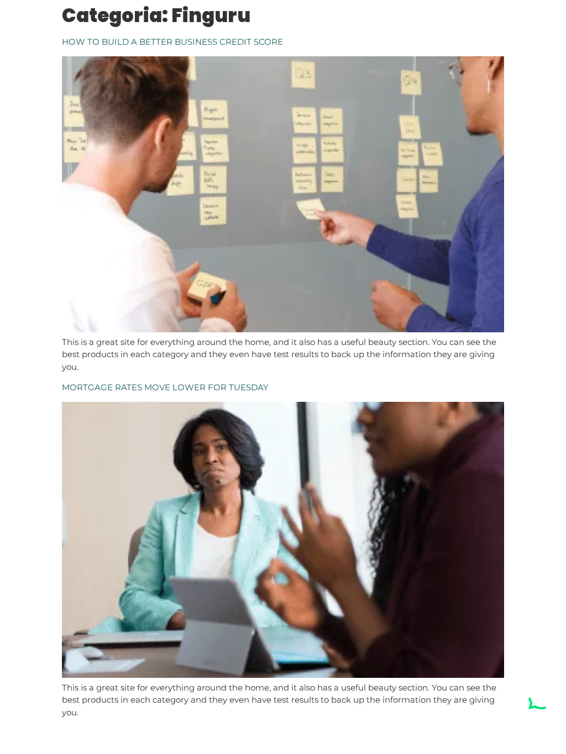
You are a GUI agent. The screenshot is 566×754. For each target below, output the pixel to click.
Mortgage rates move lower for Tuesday (165, 387)
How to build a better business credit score (172, 41)
